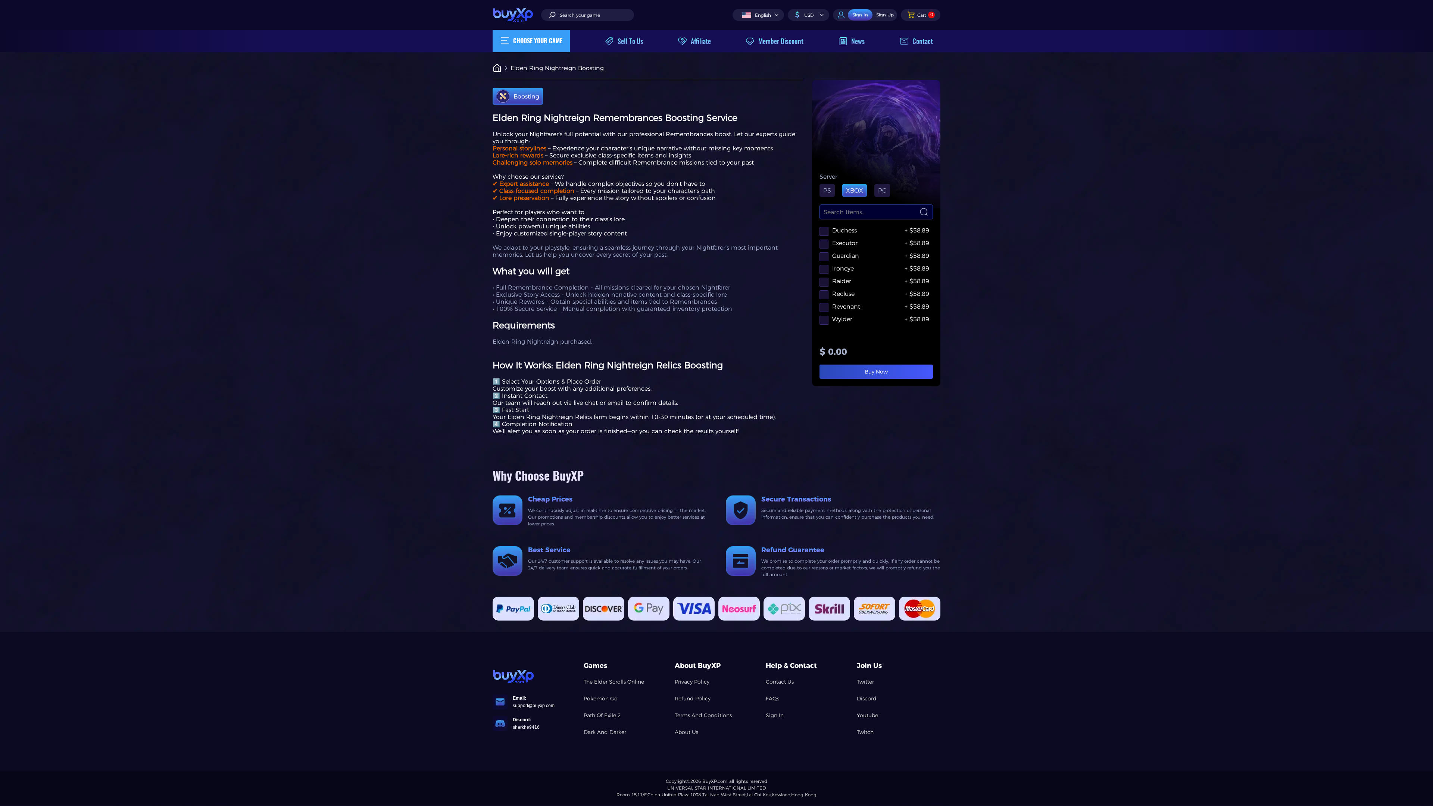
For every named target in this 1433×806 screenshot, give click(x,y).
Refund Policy (693, 698)
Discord (867, 698)
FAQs (772, 698)
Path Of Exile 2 (602, 715)
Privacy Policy (692, 681)
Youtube (867, 715)
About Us (686, 732)
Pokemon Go (601, 698)
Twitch (865, 732)
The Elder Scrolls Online (614, 681)
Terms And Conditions (703, 715)
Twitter (865, 681)
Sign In (775, 715)
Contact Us (780, 681)
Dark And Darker (605, 732)
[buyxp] (517, 14)
